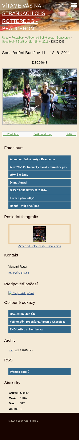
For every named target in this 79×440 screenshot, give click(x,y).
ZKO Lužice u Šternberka (26, 329)
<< (11, 350)
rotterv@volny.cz (18, 272)
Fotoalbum (18, 37)
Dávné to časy (19, 174)
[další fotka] (70, 98)
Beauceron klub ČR (22, 314)
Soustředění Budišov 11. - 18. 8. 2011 (25, 41)
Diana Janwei (18, 182)
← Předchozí (11, 134)
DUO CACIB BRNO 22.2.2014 (28, 190)
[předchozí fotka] (9, 98)
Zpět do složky (42, 134)
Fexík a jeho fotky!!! (22, 198)
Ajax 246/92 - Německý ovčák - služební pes (38, 167)
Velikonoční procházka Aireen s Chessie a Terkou (37, 322)
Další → (71, 134)
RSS (35, 420)
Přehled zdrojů (19, 371)
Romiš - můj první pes (24, 205)
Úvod (5, 37)
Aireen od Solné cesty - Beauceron (48, 37)
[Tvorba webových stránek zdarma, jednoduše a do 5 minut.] (30, 421)
